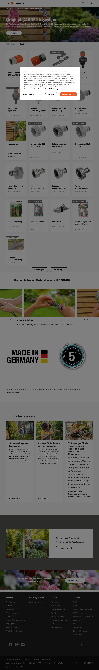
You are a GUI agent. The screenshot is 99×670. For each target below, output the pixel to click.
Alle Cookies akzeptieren (68, 94)
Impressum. (59, 89)
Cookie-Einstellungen (28, 94)
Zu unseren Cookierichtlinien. (46, 89)
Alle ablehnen (51, 94)
